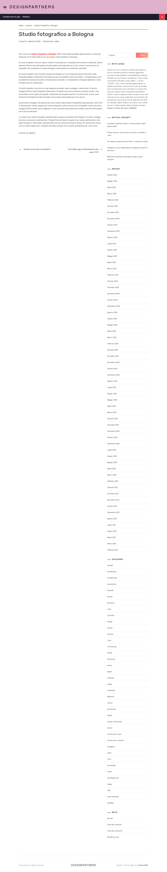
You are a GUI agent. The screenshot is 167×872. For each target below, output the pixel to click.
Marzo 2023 (112, 412)
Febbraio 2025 (112, 275)
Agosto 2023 (112, 381)
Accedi (110, 818)
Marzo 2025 (112, 269)
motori (110, 703)
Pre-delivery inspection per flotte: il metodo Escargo (127, 141)
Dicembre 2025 (113, 212)
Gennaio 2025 (112, 281)
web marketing (113, 797)
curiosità (110, 615)
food (109, 640)
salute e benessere (114, 722)
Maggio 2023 (112, 400)
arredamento (112, 578)
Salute (109, 715)
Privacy (26, 17)
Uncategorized (112, 778)
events (110, 628)
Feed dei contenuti (114, 825)
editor (57, 41)
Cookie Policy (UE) (11, 17)
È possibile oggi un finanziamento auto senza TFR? (83, 150)
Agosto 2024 (112, 312)
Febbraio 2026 (112, 200)
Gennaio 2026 (112, 206)
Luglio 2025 (111, 244)
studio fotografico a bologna (43, 54)
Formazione (112, 647)
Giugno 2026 (112, 175)
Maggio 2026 (112, 181)
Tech (109, 759)
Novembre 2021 (113, 500)
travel (109, 772)
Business (110, 603)
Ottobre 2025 (112, 225)
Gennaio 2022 (112, 487)
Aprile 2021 (111, 537)
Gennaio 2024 (112, 350)
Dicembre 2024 (113, 287)
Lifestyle (110, 678)
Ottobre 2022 (112, 437)
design (109, 622)
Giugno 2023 (112, 394)
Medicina (110, 697)
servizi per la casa (114, 734)
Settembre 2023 (113, 375)
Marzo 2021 (112, 544)
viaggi (109, 784)
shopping (110, 747)
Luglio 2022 (111, 450)
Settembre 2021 (113, 512)
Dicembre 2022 (113, 425)
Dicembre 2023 (113, 356)
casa (109, 609)
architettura (111, 572)
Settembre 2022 (113, 444)
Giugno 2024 (112, 319)
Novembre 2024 (113, 294)
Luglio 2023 (111, 387)
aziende (110, 590)
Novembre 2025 (113, 219)
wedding (110, 803)
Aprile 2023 (111, 406)
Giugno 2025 (112, 250)
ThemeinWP (143, 865)
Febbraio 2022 (112, 481)
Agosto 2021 (112, 519)
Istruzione (111, 659)
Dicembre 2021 (113, 494)
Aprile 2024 (111, 331)
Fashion (110, 634)
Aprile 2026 (111, 187)
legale (109, 672)
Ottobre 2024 (112, 300)
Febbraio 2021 (112, 550)
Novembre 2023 (113, 362)
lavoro (109, 665)
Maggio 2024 (112, 325)
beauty (110, 597)
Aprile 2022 (111, 469)
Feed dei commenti (114, 831)
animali (110, 565)
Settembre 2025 (113, 231)
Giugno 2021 (112, 531)
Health (109, 653)
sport (109, 753)
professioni (111, 709)
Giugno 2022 (112, 456)
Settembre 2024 (113, 306)
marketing (111, 690)
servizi (32, 133)
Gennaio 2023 (112, 419)
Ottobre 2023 (112, 369)
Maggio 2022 (112, 462)
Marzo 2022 (112, 475)
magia (109, 684)
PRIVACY (133, 108)
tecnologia (111, 765)
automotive (111, 584)
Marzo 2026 (112, 194)
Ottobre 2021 (112, 506)
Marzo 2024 (112, 337)
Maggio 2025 (112, 256)
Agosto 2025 (112, 237)
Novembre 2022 (113, 431)
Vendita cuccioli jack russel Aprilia (36, 149)
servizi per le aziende (115, 740)
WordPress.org (113, 837)
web (109, 790)
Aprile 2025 (111, 262)
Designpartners (32, 6)
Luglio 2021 (111, 525)
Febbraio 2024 (112, 344)
